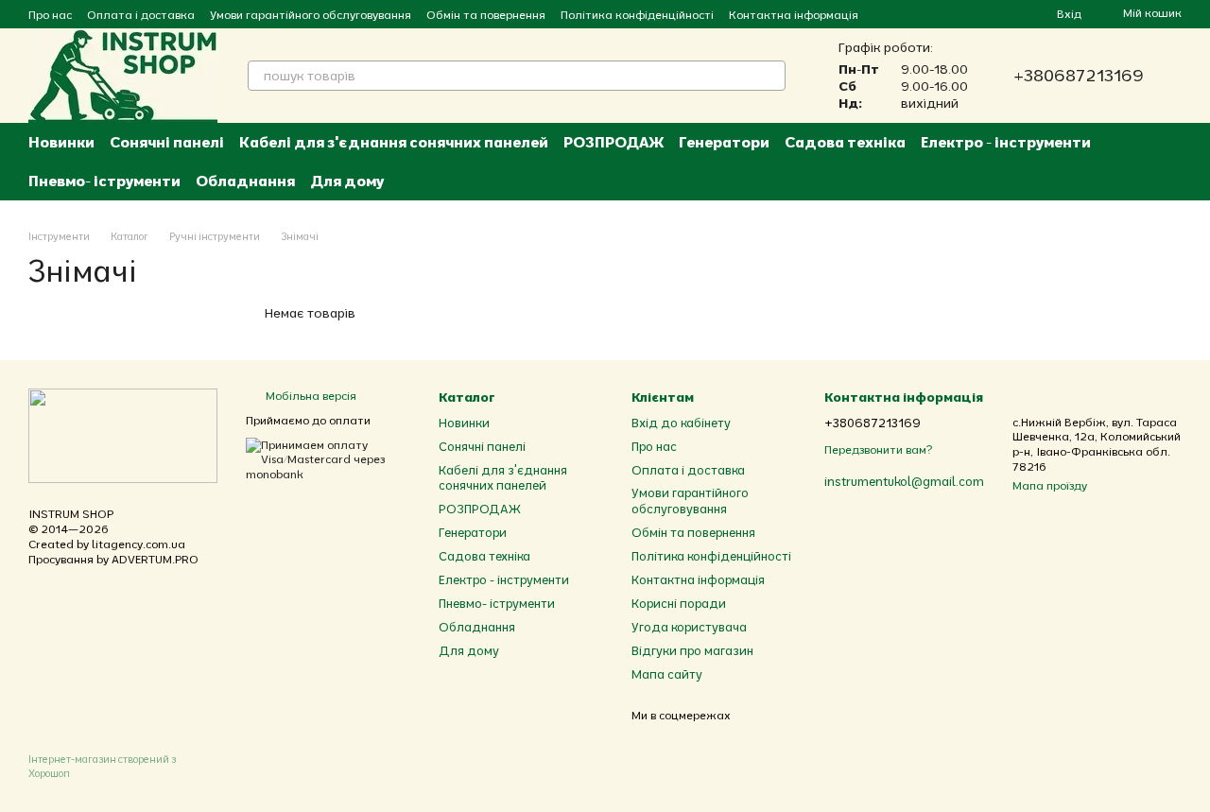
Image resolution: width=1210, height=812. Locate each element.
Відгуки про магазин (692, 650)
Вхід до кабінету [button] (681, 422)
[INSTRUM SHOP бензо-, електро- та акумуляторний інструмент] (122, 434)
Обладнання (245, 180)
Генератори (724, 141)
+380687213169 (1078, 75)
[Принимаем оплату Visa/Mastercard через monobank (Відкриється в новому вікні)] (328, 458)
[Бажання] (1007, 14)
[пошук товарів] (770, 75)
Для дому (347, 180)
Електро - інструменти (1006, 141)
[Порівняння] (973, 14)
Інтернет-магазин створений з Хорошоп (102, 765)
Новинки (61, 141)
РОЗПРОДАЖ (613, 141)
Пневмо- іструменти (104, 180)
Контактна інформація (793, 15)
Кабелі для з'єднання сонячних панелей (393, 141)
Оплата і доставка (141, 15)
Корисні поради (678, 603)
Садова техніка (845, 141)
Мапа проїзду (1049, 485)
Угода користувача (689, 626)
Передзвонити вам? (878, 449)
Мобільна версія (309, 396)
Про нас (50, 15)
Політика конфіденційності (637, 15)
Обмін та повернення (485, 15)
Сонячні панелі (167, 141)
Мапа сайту (666, 674)
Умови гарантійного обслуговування (310, 15)
